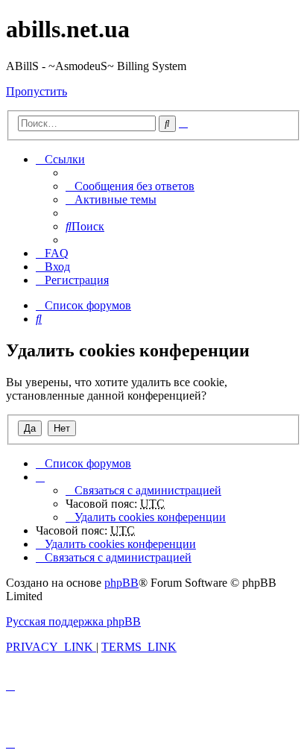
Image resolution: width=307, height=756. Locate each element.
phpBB (121, 582)
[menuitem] (130, 186)
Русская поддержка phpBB (73, 621)
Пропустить (36, 91)
